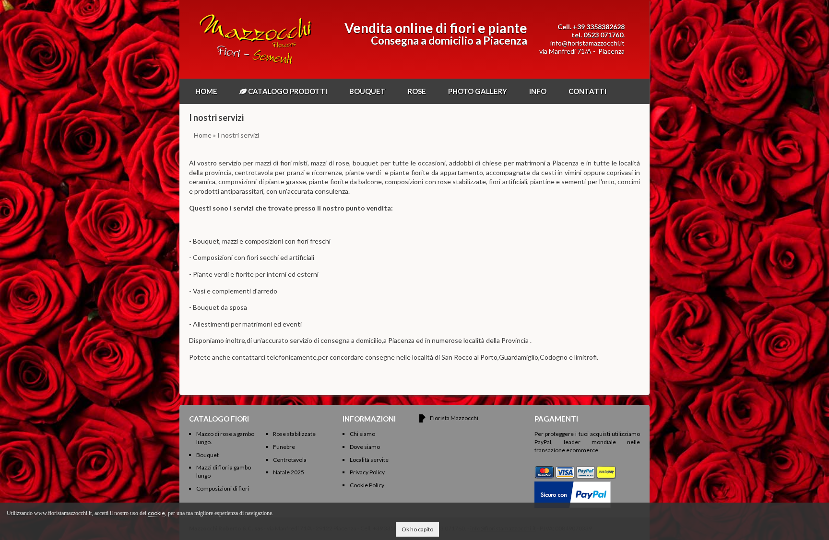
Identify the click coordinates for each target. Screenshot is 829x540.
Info (537, 91)
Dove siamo (365, 446)
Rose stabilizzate (294, 433)
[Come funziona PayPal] (572, 485)
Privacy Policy (367, 472)
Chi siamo (362, 433)
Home (206, 91)
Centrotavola (290, 459)
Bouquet (367, 91)
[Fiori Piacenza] (255, 64)
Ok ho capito (417, 529)
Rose (417, 91)
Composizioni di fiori (222, 488)
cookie (156, 513)
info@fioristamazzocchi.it (587, 43)
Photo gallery (477, 91)
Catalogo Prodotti (287, 91)
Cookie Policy (367, 485)
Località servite (369, 459)
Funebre (284, 446)
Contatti (587, 91)
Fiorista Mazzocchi (454, 418)
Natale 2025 (288, 472)
